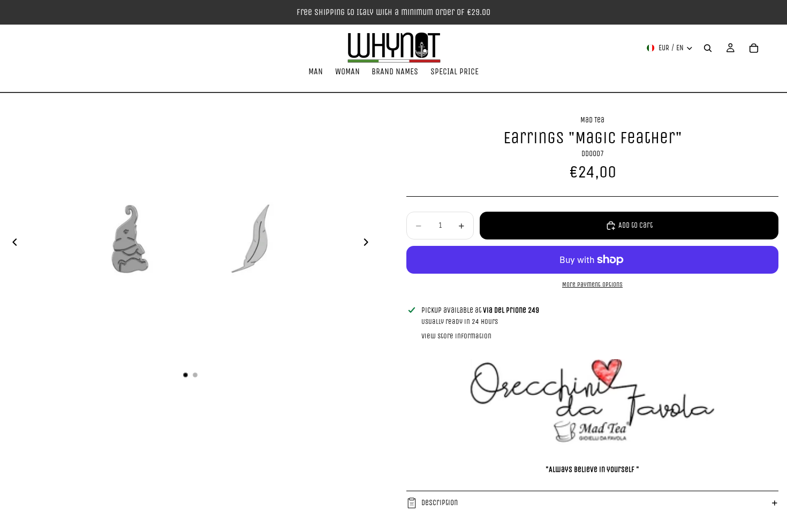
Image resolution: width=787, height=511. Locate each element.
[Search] (708, 48)
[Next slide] (369, 244)
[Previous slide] (12, 244)
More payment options (592, 284)
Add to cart (635, 225)
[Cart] (754, 48)
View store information (456, 336)
